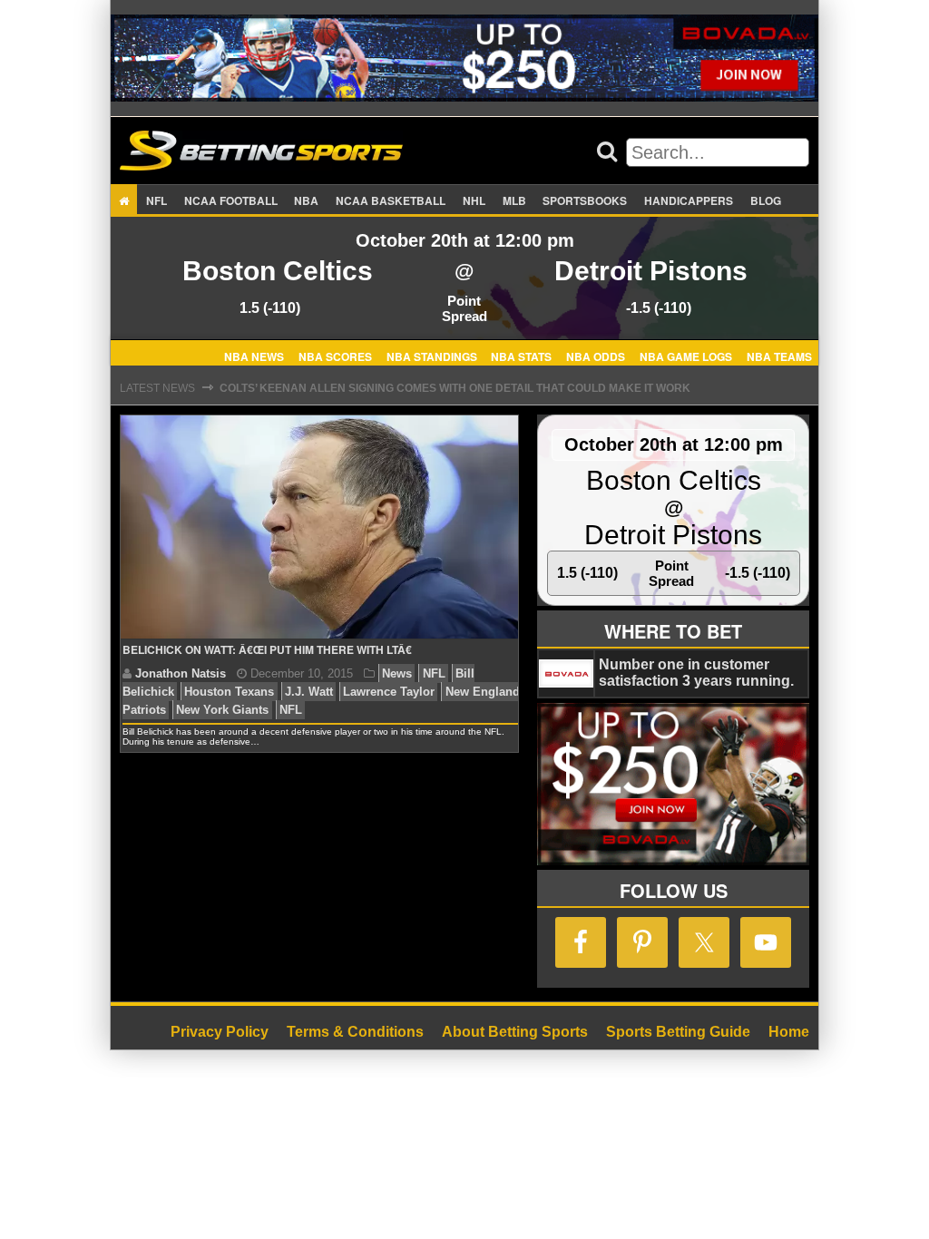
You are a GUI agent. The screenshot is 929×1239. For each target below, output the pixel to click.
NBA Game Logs (686, 355)
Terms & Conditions (355, 1031)
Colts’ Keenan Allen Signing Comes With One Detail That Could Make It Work (455, 388)
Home (788, 1031)
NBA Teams (779, 355)
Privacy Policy (220, 1031)
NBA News (254, 355)
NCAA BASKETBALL (390, 200)
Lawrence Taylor (389, 691)
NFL (156, 200)
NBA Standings (431, 355)
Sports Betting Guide (678, 1031)
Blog (765, 200)
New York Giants (222, 710)
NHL (474, 200)
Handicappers (688, 200)
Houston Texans (229, 691)
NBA (306, 200)
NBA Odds (595, 355)
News (397, 673)
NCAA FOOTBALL (231, 200)
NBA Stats (521, 355)
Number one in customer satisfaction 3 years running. (696, 672)
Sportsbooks (585, 200)
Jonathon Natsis (180, 673)
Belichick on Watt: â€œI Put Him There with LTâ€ (267, 649)
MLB (514, 200)
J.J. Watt (309, 691)
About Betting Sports (515, 1031)
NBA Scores (335, 355)
